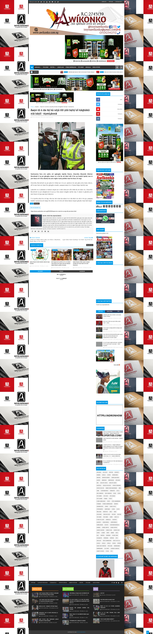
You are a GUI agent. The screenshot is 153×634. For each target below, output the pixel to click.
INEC (111, 511)
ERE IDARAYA (108, 493)
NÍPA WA (111, 1)
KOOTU (106, 524)
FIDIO (110, 498)
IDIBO (106, 506)
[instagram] (44, 2)
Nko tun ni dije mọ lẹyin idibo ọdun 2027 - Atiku (81, 72)
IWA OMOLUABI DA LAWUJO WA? (107, 599)
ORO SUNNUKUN (107, 540)
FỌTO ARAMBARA (116, 501)
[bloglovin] (52, 2)
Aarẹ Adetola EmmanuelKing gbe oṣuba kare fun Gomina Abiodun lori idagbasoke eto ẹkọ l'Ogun (113, 336)
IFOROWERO (100, 509)
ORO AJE (99, 540)
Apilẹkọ (99, 472)
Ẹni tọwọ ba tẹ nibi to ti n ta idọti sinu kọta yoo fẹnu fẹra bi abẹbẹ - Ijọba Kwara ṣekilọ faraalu (61, 263)
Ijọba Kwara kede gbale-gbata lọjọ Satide (40, 262)
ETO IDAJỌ (112, 496)
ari (97, 482)
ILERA (113, 509)
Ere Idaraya (100, 493)
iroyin (113, 514)
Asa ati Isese (103, 482)
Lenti (98, 532)
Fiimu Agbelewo (101, 501)
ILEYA (118, 509)
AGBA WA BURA (115, 477)
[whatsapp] (120, 582)
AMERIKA (104, 480)
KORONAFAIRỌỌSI (114, 524)
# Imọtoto (36, 203)
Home (32, 106)
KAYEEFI (101, 72)
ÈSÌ (119, 311)
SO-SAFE (107, 548)
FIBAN (105, 498)
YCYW (107, 551)
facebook (82, 271)
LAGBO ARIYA (114, 527)
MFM (108, 532)
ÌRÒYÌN (52, 67)
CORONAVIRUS (104, 490)
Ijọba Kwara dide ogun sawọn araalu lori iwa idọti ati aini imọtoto (81, 263)
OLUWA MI (99, 538)
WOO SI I (90, 245)
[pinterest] (49, 2)
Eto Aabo (99, 496)
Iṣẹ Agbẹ (105, 517)
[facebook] (38, 2)
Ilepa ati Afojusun (42, 582)
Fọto (108, 501)
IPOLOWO (99, 514)
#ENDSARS (115, 475)
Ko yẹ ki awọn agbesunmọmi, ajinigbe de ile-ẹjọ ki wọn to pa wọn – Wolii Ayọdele (112, 344)
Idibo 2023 (113, 506)
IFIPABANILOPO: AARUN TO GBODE (78, 620)
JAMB (111, 517)
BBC (120, 488)
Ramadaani (117, 545)
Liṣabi (103, 532)
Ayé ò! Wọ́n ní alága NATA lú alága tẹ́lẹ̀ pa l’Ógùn (116, 72)
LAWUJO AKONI (100, 530)
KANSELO (108, 519)
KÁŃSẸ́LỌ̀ (88, 67)
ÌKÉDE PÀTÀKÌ (96, 67)
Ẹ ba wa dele (53, 582)
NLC (98, 535)
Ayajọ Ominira (117, 485)
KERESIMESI (106, 522)
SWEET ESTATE (100, 551)
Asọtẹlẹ (99, 485)
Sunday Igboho (115, 548)
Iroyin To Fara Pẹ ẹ (36, 245)
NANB (112, 532)
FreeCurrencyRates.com (102, 233)
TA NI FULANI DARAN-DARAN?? (107, 619)
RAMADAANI (100, 548)
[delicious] (58, 2)
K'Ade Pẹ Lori (100, 519)
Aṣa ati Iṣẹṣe (112, 482)
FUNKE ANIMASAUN (107, 503)
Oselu (67, 72)
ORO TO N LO (116, 540)
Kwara (98, 475)
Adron (98, 477)
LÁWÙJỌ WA (60, 67)
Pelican (110, 545)
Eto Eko (105, 472)
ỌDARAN (108, 535)
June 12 (116, 517)
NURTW (102, 535)
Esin (114, 493)
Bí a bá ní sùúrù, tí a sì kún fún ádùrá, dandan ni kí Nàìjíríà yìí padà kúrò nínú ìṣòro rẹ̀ (79, 601)
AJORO (98, 480)
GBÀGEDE (104, 1)
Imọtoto (37, 106)
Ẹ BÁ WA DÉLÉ (118, 1)
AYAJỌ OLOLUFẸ (107, 485)
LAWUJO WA (116, 530)
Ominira (106, 538)
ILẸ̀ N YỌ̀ (102, 593)
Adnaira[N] (116, 364)
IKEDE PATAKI (96, 582)
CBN (98, 490)
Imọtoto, (51, 117)
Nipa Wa (33, 582)
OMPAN (112, 538)
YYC (112, 551)
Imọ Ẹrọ (99, 511)
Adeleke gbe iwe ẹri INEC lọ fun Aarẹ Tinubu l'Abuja (46, 72)
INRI (115, 511)
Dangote (112, 490)
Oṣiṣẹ (109, 475)
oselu (98, 543)
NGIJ (117, 532)
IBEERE (116, 503)
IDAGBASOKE (100, 506)
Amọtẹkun (111, 480)
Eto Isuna (99, 498)
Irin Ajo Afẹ (107, 514)
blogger (40, 271)
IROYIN (111, 472)
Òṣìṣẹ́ (119, 543)
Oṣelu (104, 475)
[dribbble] (55, 2)
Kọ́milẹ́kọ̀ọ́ (100, 524)
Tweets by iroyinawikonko (102, 304)
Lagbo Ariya (105, 527)
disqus (61, 271)
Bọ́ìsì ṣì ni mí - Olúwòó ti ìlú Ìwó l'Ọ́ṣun (48, 606)
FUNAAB (99, 503)
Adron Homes (106, 477)
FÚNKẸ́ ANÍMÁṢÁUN (71, 67)
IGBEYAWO (107, 509)
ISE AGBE (99, 517)
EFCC (118, 490)
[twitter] (41, 2)
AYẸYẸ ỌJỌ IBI (100, 488)
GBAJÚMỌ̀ (109, 311)
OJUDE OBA (115, 535)
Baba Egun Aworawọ (111, 488)
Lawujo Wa (109, 530)
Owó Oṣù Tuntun (101, 545)
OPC (117, 538)
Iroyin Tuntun (63, 582)
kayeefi (115, 519)
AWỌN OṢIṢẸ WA (73, 582)
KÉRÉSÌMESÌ (114, 522)
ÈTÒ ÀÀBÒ (81, 67)
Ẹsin (119, 493)
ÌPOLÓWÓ (45, 67)
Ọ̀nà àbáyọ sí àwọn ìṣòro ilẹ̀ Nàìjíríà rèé (79, 593)
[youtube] (47, 2)
